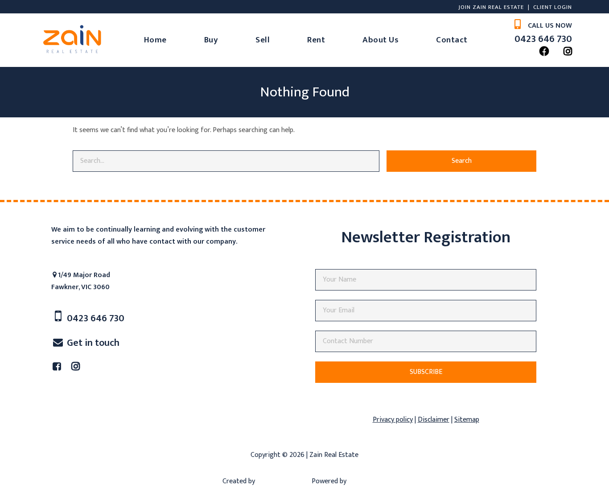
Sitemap (466, 473)
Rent (353, 40)
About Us (418, 40)
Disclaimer (433, 473)
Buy (248, 40)
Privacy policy (393, 473)
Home (192, 40)
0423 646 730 (506, 55)
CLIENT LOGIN (506, 7)
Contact (309, 93)
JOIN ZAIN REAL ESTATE (444, 7)
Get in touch (92, 396)
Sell (300, 40)
